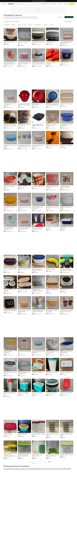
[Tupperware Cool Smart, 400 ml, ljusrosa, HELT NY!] (10, 96)
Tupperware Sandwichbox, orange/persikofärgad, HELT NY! (10, 63)
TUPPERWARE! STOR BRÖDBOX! (66, 145)
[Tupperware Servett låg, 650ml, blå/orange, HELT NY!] (24, 364)
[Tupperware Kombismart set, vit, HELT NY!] (66, 199)
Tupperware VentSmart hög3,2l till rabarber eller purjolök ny (52, 455)
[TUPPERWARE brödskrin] (52, 34)
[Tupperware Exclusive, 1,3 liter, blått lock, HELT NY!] (66, 343)
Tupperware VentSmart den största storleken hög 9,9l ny (23, 455)
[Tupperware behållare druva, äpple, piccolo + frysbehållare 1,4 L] (66, 261)
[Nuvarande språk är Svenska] (45, 4)
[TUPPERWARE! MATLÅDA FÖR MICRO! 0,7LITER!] (38, 96)
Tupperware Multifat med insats (66, 103)
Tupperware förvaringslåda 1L (23, 392)
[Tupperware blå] (66, 220)
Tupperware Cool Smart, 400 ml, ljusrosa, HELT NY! (10, 104)
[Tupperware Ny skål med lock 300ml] (10, 178)
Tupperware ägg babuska (22, 289)
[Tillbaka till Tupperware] (4, 21)
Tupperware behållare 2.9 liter (51, 372)
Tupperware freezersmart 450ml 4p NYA (52, 435)
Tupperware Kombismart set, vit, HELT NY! (66, 208)
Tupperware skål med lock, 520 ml (38, 41)
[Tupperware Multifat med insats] (66, 96)
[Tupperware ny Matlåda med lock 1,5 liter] (52, 282)
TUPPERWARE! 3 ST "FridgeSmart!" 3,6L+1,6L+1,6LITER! (24, 125)
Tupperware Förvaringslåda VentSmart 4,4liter (37, 455)
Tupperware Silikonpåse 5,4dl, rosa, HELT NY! (51, 187)
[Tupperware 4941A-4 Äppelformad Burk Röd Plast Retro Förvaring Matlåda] (24, 96)
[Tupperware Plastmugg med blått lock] (24, 343)
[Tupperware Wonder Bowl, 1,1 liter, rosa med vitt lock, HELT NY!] (24, 55)
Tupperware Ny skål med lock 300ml (9, 187)
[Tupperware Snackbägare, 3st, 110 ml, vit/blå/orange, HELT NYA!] (38, 302)
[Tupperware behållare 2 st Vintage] (38, 426)
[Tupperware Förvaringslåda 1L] (38, 385)
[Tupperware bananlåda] (52, 261)
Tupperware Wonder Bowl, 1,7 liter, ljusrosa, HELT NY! (38, 146)
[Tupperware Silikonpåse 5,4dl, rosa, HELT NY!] (52, 178)
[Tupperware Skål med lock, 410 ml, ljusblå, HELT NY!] (38, 343)
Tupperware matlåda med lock (65, 372)
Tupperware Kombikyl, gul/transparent (8, 352)
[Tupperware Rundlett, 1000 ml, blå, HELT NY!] (10, 137)
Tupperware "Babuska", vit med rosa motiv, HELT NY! (52, 352)
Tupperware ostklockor (22, 186)
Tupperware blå (63, 227)
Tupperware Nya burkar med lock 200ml (24, 269)
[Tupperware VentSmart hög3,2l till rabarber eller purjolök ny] (52, 447)
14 (45, 461)
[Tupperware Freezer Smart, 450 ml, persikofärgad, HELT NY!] (24, 220)
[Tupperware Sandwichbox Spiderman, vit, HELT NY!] (66, 178)
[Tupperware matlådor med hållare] (38, 178)
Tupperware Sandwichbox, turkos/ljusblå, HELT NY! (9, 228)
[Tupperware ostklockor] (24, 178)
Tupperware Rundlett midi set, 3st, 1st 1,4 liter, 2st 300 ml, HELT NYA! (38, 63)
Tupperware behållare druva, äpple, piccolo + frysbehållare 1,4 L (66, 269)
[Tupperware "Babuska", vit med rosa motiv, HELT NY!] (52, 343)
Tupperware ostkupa (64, 289)
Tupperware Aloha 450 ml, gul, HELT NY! (9, 208)
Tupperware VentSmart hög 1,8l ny (66, 454)
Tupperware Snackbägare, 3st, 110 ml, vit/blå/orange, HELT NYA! (38, 311)
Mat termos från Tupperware (51, 392)
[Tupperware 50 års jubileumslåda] (10, 302)
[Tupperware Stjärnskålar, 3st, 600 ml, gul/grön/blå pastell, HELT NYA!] (24, 137)
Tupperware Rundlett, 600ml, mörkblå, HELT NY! (37, 208)
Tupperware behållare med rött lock (10, 393)
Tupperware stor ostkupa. (37, 372)
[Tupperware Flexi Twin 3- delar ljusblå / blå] (10, 282)
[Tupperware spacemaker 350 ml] (66, 385)
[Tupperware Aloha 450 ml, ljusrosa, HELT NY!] (24, 199)
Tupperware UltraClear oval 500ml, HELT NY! (10, 373)
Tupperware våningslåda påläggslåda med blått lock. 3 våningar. (37, 269)
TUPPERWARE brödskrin (50, 41)
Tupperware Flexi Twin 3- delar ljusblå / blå (9, 290)
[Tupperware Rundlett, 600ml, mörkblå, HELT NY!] (38, 199)
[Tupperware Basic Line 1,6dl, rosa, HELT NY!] (52, 199)
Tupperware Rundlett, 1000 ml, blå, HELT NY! (10, 146)
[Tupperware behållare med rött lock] (10, 385)
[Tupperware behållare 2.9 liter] (52, 364)
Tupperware (7, 21)
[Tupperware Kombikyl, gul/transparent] (10, 343)
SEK (48, 3)
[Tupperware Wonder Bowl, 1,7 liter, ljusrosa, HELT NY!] (38, 137)
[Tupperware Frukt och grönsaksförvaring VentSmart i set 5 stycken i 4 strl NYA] (10, 447)
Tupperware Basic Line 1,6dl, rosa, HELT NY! (52, 208)
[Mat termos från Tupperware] (52, 385)
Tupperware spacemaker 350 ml (66, 392)
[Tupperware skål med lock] (24, 426)
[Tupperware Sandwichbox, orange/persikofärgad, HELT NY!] (10, 55)
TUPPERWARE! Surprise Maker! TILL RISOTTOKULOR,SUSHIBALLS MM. (52, 104)
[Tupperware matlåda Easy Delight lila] (10, 261)
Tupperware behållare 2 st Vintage (38, 434)
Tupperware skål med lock (23, 434)
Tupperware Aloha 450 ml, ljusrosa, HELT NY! (24, 208)
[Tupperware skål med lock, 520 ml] (38, 34)
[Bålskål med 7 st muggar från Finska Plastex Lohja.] (52, 117)
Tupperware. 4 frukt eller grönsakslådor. (50, 63)
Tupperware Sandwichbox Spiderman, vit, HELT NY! (65, 187)
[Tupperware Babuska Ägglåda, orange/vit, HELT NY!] (66, 34)
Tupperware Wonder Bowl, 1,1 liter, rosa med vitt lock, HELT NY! (24, 63)
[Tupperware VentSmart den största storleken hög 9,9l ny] (24, 447)
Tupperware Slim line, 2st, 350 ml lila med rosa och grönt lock (66, 311)
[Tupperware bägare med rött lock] (52, 137)
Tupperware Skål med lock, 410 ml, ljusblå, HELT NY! (38, 352)
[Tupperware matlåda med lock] (66, 364)
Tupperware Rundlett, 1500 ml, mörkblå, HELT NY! (66, 125)
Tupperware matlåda (7, 434)
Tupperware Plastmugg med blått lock (24, 352)
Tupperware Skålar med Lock (9, 41)
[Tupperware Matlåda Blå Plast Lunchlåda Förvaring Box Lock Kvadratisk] (38, 117)
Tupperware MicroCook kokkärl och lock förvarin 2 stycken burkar (10, 125)
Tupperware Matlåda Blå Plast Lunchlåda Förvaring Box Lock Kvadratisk (37, 125)
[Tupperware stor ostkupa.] (38, 364)
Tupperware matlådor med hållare (38, 186)
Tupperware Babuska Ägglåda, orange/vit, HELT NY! (66, 42)
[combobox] (27, 4)
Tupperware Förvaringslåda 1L (37, 392)
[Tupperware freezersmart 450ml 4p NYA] (52, 426)
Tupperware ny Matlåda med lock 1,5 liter (52, 290)
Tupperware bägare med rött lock (52, 145)
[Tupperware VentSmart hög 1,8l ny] (66, 447)
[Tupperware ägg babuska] (24, 282)
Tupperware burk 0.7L (64, 62)
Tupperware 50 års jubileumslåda (10, 310)
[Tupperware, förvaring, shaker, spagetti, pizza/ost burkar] (38, 220)
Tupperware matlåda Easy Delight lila (10, 269)
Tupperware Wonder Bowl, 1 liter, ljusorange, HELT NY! (24, 311)
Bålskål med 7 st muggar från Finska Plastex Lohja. (51, 125)
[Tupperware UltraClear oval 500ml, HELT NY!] (10, 364)
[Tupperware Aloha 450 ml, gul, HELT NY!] (10, 199)
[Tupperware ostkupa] (66, 282)
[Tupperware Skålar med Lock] (10, 34)
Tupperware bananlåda (50, 268)
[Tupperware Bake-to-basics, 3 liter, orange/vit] (52, 302)
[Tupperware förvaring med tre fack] (24, 34)
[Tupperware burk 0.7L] (66, 55)
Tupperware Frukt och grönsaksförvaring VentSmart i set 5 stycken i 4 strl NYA (10, 455)
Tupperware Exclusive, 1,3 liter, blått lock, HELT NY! (66, 352)
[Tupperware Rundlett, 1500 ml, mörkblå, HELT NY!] (66, 117)
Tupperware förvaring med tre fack (23, 42)
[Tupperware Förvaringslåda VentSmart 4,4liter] (38, 447)
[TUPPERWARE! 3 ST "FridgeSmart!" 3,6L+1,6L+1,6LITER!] (24, 117)
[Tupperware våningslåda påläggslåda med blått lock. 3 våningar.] (38, 261)
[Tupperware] (52, 220)
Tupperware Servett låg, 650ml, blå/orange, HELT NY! (24, 373)
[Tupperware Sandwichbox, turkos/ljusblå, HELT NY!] (10, 220)
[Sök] (38, 4)
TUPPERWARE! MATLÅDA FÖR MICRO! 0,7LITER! (37, 104)
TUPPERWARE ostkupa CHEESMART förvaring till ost (37, 290)
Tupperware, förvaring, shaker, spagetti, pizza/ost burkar (37, 228)
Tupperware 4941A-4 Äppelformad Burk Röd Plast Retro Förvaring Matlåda (24, 104)
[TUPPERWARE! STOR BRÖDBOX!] (66, 137)
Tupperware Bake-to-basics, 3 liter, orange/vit (51, 311)
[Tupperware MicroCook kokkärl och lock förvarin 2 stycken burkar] (10, 117)
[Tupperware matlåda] (10, 426)
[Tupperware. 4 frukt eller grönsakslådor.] (52, 55)
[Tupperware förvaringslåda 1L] (24, 385)
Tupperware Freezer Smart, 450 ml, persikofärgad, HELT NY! (24, 228)
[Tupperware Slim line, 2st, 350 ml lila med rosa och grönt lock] (66, 302)
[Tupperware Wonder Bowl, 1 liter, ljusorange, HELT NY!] (24, 302)
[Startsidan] (11, 4)
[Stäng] (76, 1)
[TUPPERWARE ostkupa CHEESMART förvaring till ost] (38, 282)
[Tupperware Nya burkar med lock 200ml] (24, 261)
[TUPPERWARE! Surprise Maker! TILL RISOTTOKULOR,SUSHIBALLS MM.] (52, 96)
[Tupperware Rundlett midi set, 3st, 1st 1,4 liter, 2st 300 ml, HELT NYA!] (38, 55)
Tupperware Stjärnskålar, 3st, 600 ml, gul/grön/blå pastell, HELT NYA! (24, 146)
